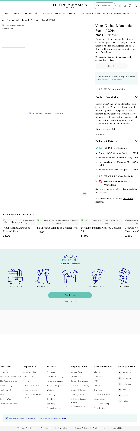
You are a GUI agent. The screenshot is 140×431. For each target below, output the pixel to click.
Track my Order (77, 394)
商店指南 (51, 403)
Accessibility (117, 428)
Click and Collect (78, 390)
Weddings (51, 390)
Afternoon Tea (30, 372)
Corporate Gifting (55, 376)
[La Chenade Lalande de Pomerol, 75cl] (58, 222)
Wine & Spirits (46, 13)
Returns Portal (77, 376)
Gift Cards (51, 399)
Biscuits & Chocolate (75, 13)
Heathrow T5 (5, 390)
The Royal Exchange (8, 381)
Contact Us (99, 376)
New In (7, 13)
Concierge (51, 394)
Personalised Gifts (31, 385)
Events (26, 381)
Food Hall (33, 13)
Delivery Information (79, 381)
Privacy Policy (63, 428)
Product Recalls (53, 408)
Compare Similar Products (18, 214)
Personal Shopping (55, 381)
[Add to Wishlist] (84, 194)
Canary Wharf (6, 399)
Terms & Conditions (26, 428)
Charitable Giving (101, 403)
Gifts (25, 13)
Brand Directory (78, 406)
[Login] (124, 5)
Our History (99, 390)
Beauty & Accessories (111, 13)
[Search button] (98, 5)
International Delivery (80, 385)
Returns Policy (77, 372)
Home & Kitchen (93, 13)
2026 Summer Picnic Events (32, 396)
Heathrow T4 (5, 394)
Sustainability (99, 399)
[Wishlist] (130, 5)
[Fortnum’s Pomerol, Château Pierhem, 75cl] (102, 222)
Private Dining (53, 385)
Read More (106, 52)
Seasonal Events (30, 390)
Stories (97, 372)
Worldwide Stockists (9, 403)
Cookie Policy (81, 428)
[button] (135, 5)
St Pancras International (10, 376)
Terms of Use (46, 428)
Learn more (70, 301)
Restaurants (29, 376)
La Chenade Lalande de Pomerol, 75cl (57, 227)
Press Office (99, 408)
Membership (52, 372)
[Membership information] (119, 5)
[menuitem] (7, 13)
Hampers (17, 13)
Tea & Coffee (59, 13)
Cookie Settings (100, 428)
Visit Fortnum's (129, 13)
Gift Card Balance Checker (78, 400)
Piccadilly (4, 372)
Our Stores (99, 385)
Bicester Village (6, 385)
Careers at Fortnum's (103, 394)
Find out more (60, 418)
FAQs (96, 381)
